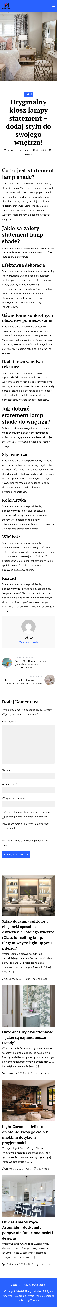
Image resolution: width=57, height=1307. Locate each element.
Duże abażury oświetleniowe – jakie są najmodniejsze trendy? (27, 1037)
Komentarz (9, 721)
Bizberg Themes (30, 1300)
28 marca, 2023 (28, 150)
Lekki (28, 94)
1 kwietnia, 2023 (15, 1073)
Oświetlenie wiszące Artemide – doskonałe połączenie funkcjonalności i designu (27, 1230)
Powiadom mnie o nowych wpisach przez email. (25, 843)
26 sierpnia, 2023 (15, 1264)
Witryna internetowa (13, 798)
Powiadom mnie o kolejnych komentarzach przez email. (25, 826)
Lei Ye (10, 150)
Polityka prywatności (33, 1284)
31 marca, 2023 (14, 1169)
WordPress (34, 1295)
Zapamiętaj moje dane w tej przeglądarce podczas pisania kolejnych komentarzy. (27, 814)
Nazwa (7, 770)
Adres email (9, 784)
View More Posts (28, 642)
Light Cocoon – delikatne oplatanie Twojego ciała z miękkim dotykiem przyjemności (25, 1134)
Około (14, 1284)
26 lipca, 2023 (13, 979)
